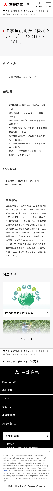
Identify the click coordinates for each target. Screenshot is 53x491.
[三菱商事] (26, 372)
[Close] (50, 452)
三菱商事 (13, 4)
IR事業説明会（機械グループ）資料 (21, 183)
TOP (5, 11)
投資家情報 (15, 11)
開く (48, 3)
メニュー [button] (48, 7)
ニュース (7, 398)
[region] (26, 469)
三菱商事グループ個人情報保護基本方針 (22, 448)
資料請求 (13, 435)
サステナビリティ (12, 407)
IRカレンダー (29, 11)
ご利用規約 (10, 444)
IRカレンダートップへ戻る (23, 361)
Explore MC (9, 382)
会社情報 (7, 390)
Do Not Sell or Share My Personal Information (26, 486)
